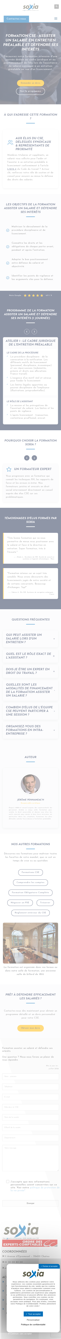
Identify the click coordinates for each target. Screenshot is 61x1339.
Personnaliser (33, 1320)
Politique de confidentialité (33, 1324)
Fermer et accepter (50, 1266)
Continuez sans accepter (21, 1334)
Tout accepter (34, 1314)
